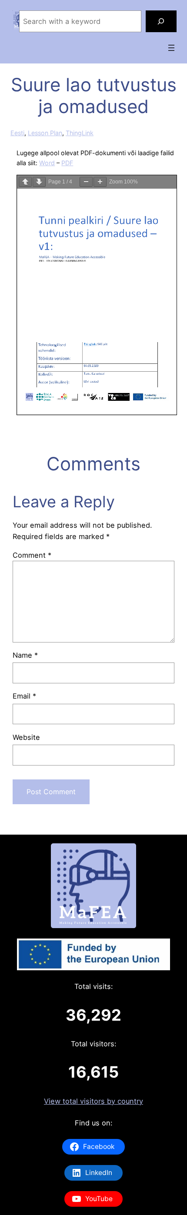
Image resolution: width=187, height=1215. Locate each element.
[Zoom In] (100, 182)
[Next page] (39, 182)
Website (26, 737)
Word (47, 162)
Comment (32, 555)
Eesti (17, 132)
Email (24, 696)
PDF (67, 162)
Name (25, 655)
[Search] (161, 21)
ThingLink (80, 132)
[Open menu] (171, 48)
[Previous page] (25, 182)
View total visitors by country (93, 1101)
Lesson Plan (45, 132)
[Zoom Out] (86, 182)
